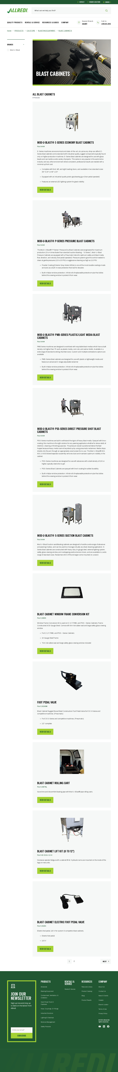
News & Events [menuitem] (103, 995)
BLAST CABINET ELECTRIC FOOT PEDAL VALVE (60, 921)
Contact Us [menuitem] (102, 991)
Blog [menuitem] (83, 995)
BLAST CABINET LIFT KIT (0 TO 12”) (55, 851)
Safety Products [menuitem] (46, 1026)
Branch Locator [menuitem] (103, 1004)
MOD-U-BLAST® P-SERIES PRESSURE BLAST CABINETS (65, 240)
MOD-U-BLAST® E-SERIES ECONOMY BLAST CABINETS (65, 142)
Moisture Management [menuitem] (48, 1022)
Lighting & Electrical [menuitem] (47, 1017)
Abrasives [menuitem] (44, 987)
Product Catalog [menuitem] (87, 991)
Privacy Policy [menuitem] (103, 1013)
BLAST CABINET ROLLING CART (53, 782)
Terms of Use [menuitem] (103, 1009)
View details (45, 189)
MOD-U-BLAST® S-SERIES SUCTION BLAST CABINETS (65, 535)
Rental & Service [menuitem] (70, 989)
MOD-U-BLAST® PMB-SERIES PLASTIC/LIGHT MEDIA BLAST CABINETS (68, 336)
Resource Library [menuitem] (87, 987)
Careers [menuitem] (101, 1000)
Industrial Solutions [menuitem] (47, 1013)
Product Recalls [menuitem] (86, 1000)
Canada (107, 2)
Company (64, 22)
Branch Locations (94, 2)
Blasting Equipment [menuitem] (47, 991)
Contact (82, 2)
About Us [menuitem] (102, 987)
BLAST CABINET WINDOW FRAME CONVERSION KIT (63, 613)
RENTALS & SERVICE (32, 22)
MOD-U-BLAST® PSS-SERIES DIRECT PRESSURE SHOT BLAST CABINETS (69, 430)
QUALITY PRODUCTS (14, 22)
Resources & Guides (50, 22)
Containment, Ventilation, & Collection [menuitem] (49, 997)
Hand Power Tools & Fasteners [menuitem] (47, 1003)
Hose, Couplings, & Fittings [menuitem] (49, 1009)
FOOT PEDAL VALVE (47, 702)
